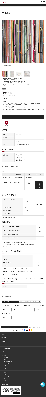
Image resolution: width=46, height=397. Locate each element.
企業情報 (4, 352)
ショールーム (4, 344)
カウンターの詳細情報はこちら (9, 217)
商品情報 (7, 7)
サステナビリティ (7, 363)
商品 (5, 374)
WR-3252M (29, 182)
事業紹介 (5, 359)
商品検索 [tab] (9, 327)
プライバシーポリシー (4, 384)
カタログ (4, 341)
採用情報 (5, 365)
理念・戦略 (6, 357)
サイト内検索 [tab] (4, 327)
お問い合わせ (17, 330)
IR (4, 378)
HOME (3, 7)
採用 (5, 380)
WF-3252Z (30, 177)
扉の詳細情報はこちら (7, 247)
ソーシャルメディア (4, 386)
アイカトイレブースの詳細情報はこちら (10, 274)
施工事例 (4, 337)
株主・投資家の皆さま (8, 361)
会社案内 (5, 355)
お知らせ (5, 372)
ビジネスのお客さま (6, 348)
